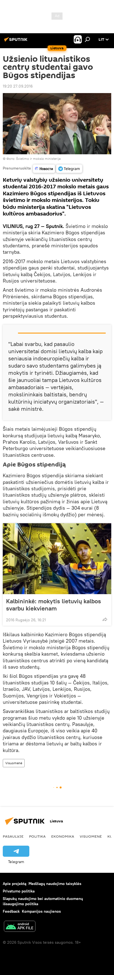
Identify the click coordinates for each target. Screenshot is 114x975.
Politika (37, 836)
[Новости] (44, 169)
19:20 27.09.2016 (18, 86)
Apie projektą (14, 883)
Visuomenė (13, 763)
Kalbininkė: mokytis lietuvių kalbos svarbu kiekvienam (53, 604)
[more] (104, 619)
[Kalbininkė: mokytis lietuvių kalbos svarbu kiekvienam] (57, 558)
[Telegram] (69, 169)
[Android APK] (19, 927)
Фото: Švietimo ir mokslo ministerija (33, 158)
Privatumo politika (19, 891)
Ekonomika (62, 836)
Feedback (11, 911)
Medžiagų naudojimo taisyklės (54, 883)
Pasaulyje (13, 836)
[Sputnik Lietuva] (16, 41)
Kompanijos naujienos (41, 911)
